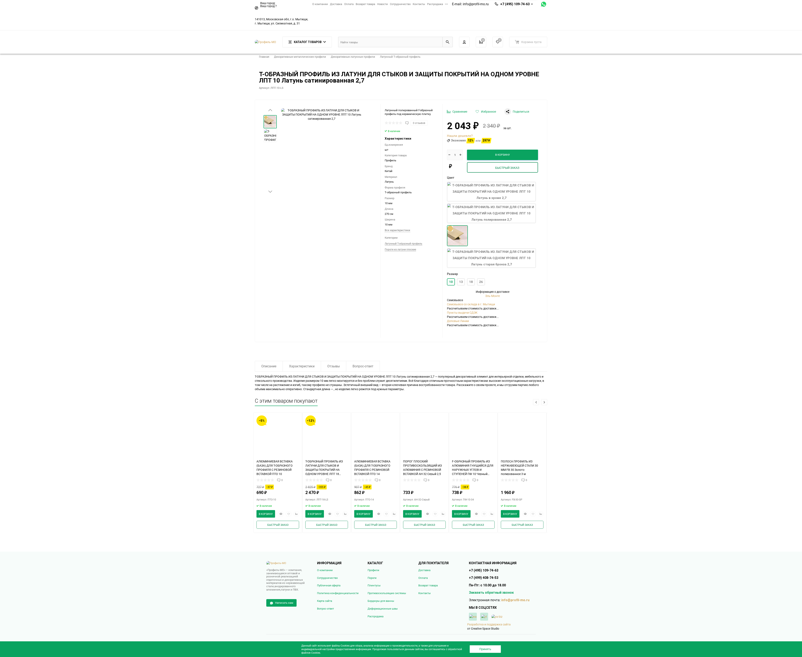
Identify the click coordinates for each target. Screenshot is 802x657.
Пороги (372, 578)
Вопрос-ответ (363, 366)
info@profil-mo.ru (476, 4)
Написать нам (284, 603)
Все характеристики (397, 230)
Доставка (336, 4)
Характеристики (302, 366)
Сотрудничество (400, 4)
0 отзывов (419, 123)
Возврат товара (365, 4)
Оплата (349, 4)
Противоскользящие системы (387, 593)
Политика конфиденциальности (338, 593)
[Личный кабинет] (464, 42)
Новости (382, 4)
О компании (320, 4)
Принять (485, 649)
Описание (268, 366)
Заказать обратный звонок (491, 593)
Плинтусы (374, 585)
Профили (373, 570)
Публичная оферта (328, 585)
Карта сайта (324, 601)
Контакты (419, 4)
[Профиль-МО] (288, 563)
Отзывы (333, 366)
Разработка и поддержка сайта (489, 624)
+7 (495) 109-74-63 (515, 4)
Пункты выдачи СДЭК (462, 312)
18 (471, 282)
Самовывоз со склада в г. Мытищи (471, 304)
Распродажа (435, 4)
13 (461, 282)
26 (481, 282)
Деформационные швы (383, 608)
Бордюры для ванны (381, 601)
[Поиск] (447, 42)
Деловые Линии (458, 321)
